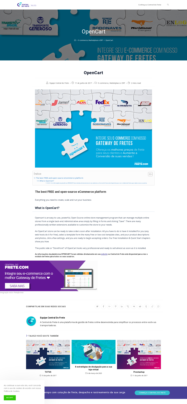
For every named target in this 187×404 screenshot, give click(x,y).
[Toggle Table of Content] (149, 174)
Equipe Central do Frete (59, 83)
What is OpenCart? (47, 181)
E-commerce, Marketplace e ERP (111, 83)
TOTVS (48, 372)
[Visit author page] (31, 321)
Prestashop (139, 372)
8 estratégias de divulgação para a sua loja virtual (93, 368)
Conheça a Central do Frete (152, 393)
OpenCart (109, 40)
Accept (9, 397)
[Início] (75, 40)
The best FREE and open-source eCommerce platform (59, 178)
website (104, 254)
